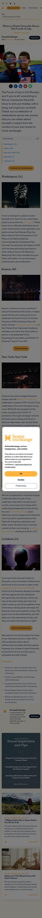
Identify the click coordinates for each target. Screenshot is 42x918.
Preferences (21, 486)
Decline (21, 480)
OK (21, 474)
